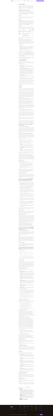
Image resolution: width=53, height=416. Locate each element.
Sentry (29, 201)
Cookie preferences (36, 410)
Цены (20, 407)
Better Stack (32, 201)
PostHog (28, 189)
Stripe (25, 193)
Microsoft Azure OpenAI (23, 183)
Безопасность (36, 409)
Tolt (32, 35)
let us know (21, 381)
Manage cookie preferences (24, 13)
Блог (27, 407)
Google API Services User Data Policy (27, 228)
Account (31, 155)
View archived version (25, 399)
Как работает (15, 0)
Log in (39, 407)
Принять (41, 414)
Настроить (36, 414)
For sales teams (32, 407)
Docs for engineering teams (25, 412)
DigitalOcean (29, 186)
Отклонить (38, 414)
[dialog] (26, 414)
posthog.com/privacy (27, 24)
